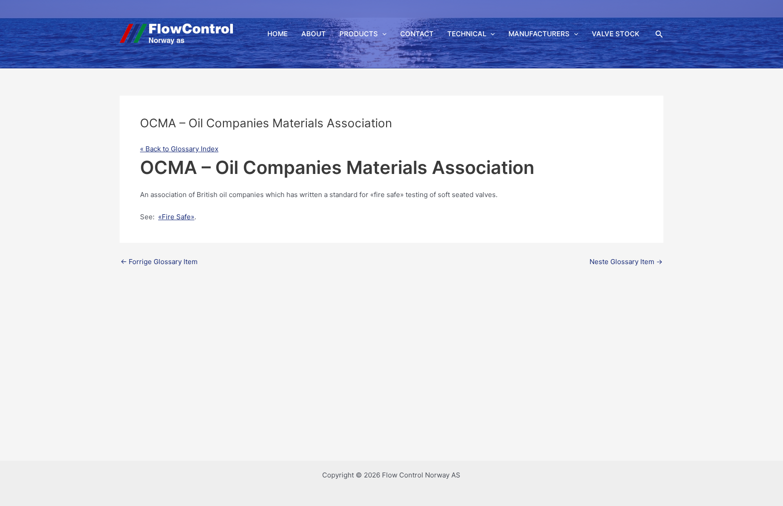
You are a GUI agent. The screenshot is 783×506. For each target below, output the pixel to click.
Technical (466, 33)
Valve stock (615, 33)
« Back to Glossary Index (179, 149)
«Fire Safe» (176, 216)
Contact (417, 33)
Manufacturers (539, 33)
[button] (382, 34)
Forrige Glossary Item (159, 261)
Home (277, 33)
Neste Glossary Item (626, 261)
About (313, 33)
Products (358, 33)
